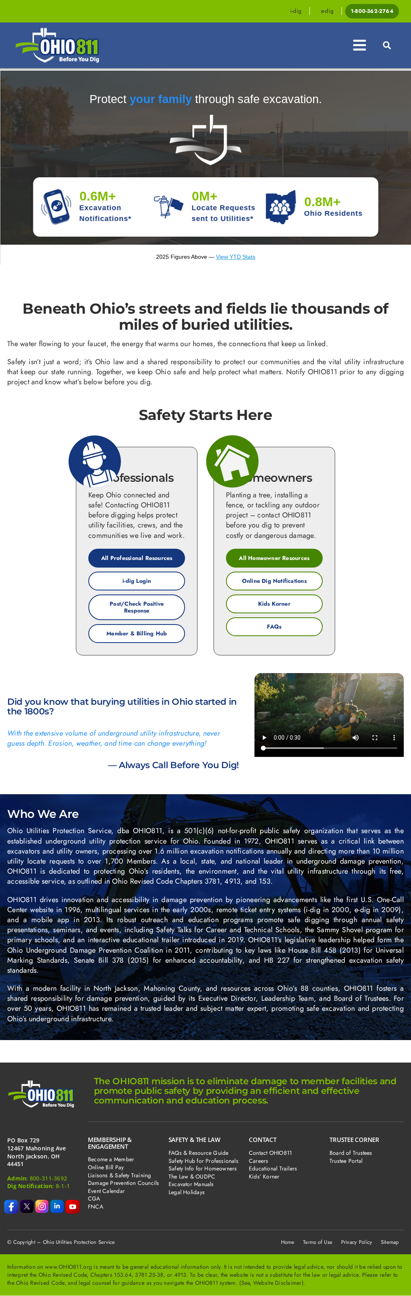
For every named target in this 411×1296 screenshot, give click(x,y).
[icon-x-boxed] (27, 1203)
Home (288, 1242)
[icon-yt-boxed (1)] (72, 1203)
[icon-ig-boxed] (42, 1203)
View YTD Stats (235, 257)
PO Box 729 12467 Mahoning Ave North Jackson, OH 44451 (36, 1152)
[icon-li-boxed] (57, 1203)
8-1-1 (63, 1186)
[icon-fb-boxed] (11, 1203)
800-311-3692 (48, 1178)
